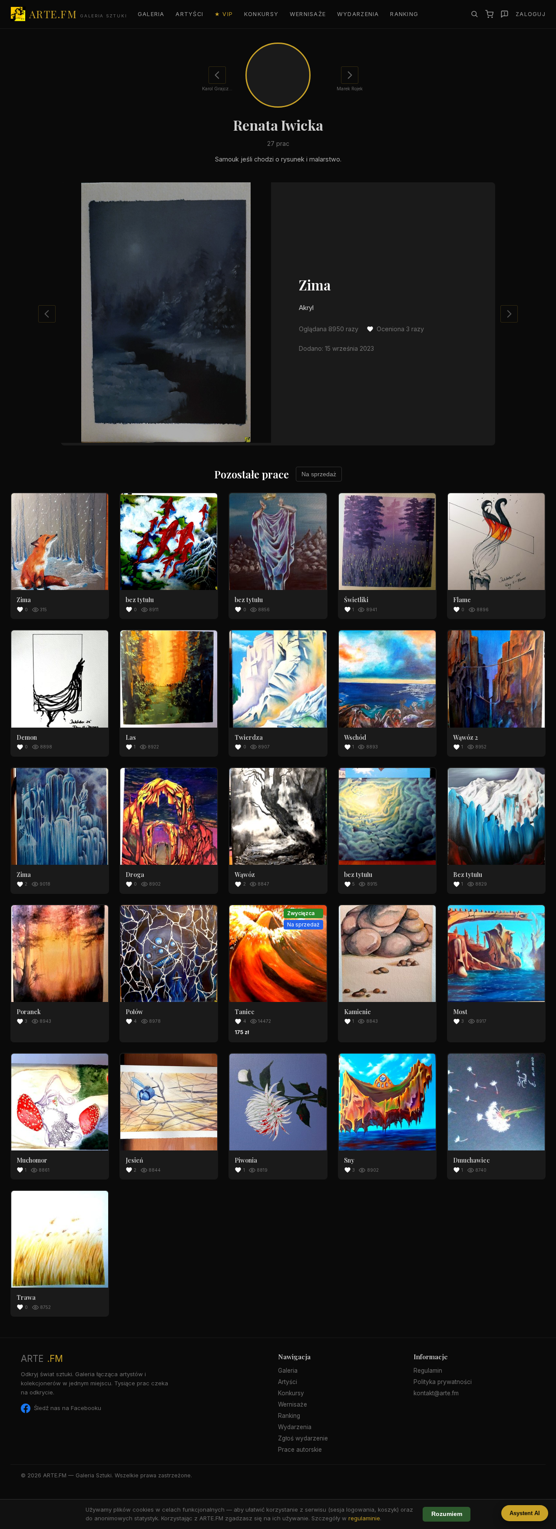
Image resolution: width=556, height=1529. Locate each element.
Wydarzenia (358, 14)
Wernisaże (308, 14)
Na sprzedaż (318, 474)
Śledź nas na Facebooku (67, 1407)
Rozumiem (446, 1514)
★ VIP (224, 14)
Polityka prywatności (443, 1381)
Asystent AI (525, 1513)
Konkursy (261, 14)
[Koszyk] (489, 14)
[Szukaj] (474, 14)
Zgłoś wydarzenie (303, 1438)
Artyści (189, 14)
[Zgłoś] (504, 14)
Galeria (151, 14)
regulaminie (364, 1518)
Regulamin (428, 1370)
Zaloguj (531, 14)
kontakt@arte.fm (436, 1393)
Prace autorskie (300, 1449)
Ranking (404, 14)
